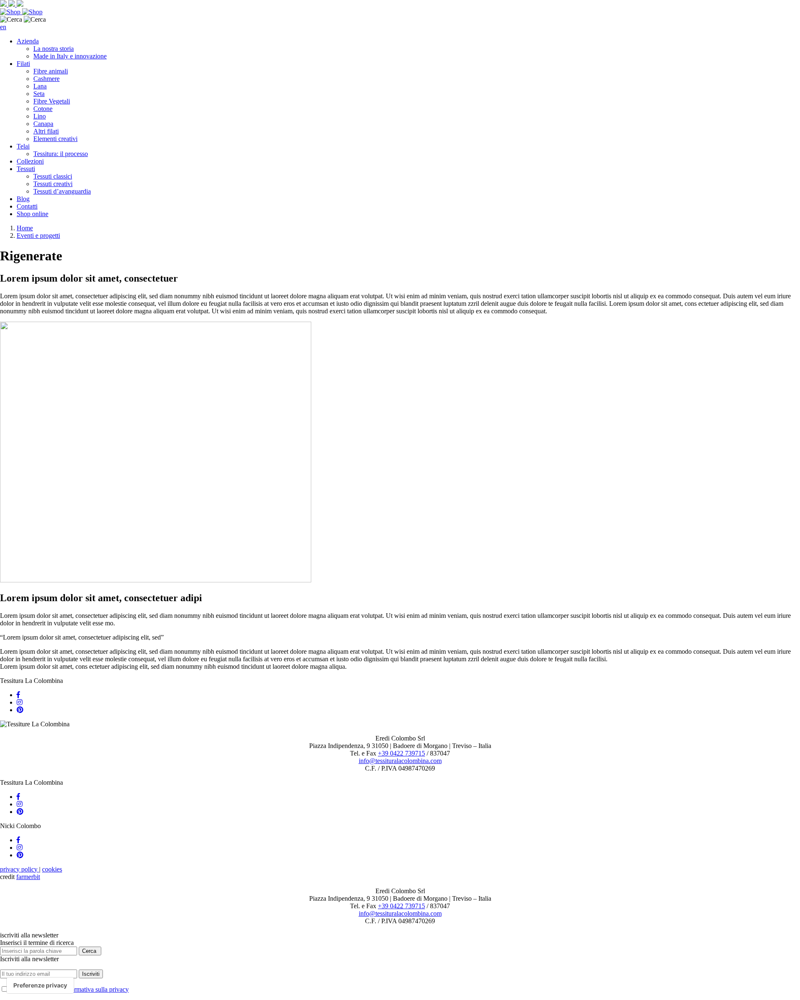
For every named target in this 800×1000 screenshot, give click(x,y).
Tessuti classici (52, 176)
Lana (40, 86)
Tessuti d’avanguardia (62, 191)
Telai (23, 146)
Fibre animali (50, 71)
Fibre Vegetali (51, 101)
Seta (39, 93)
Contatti (27, 206)
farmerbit (28, 876)
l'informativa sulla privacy (95, 989)
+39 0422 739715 (401, 753)
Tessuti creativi (52, 183)
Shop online (32, 213)
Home (25, 228)
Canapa (43, 123)
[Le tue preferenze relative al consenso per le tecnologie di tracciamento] (40, 985)
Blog (23, 198)
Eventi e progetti (38, 235)
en (3, 26)
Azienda (28, 41)
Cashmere (46, 78)
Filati (23, 63)
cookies (52, 869)
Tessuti (26, 168)
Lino (39, 116)
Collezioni (30, 161)
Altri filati (46, 131)
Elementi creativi (55, 138)
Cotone (42, 108)
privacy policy (19, 869)
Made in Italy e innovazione (70, 56)
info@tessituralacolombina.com (400, 760)
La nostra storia (53, 48)
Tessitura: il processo (60, 153)
